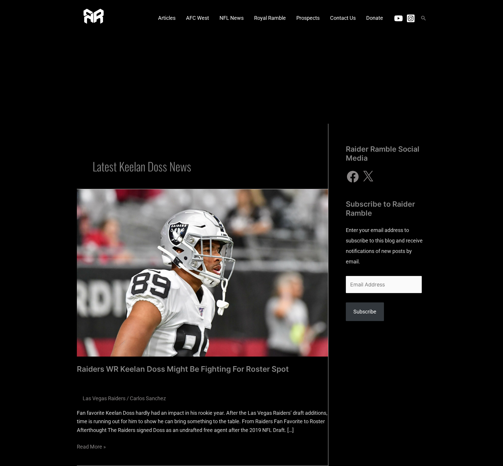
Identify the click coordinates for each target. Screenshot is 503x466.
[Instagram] (410, 18)
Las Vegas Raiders (104, 398)
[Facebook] (353, 177)
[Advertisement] (251, 80)
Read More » (91, 446)
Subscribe (364, 312)
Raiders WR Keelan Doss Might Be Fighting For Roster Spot (183, 368)
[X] (368, 177)
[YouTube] (398, 18)
